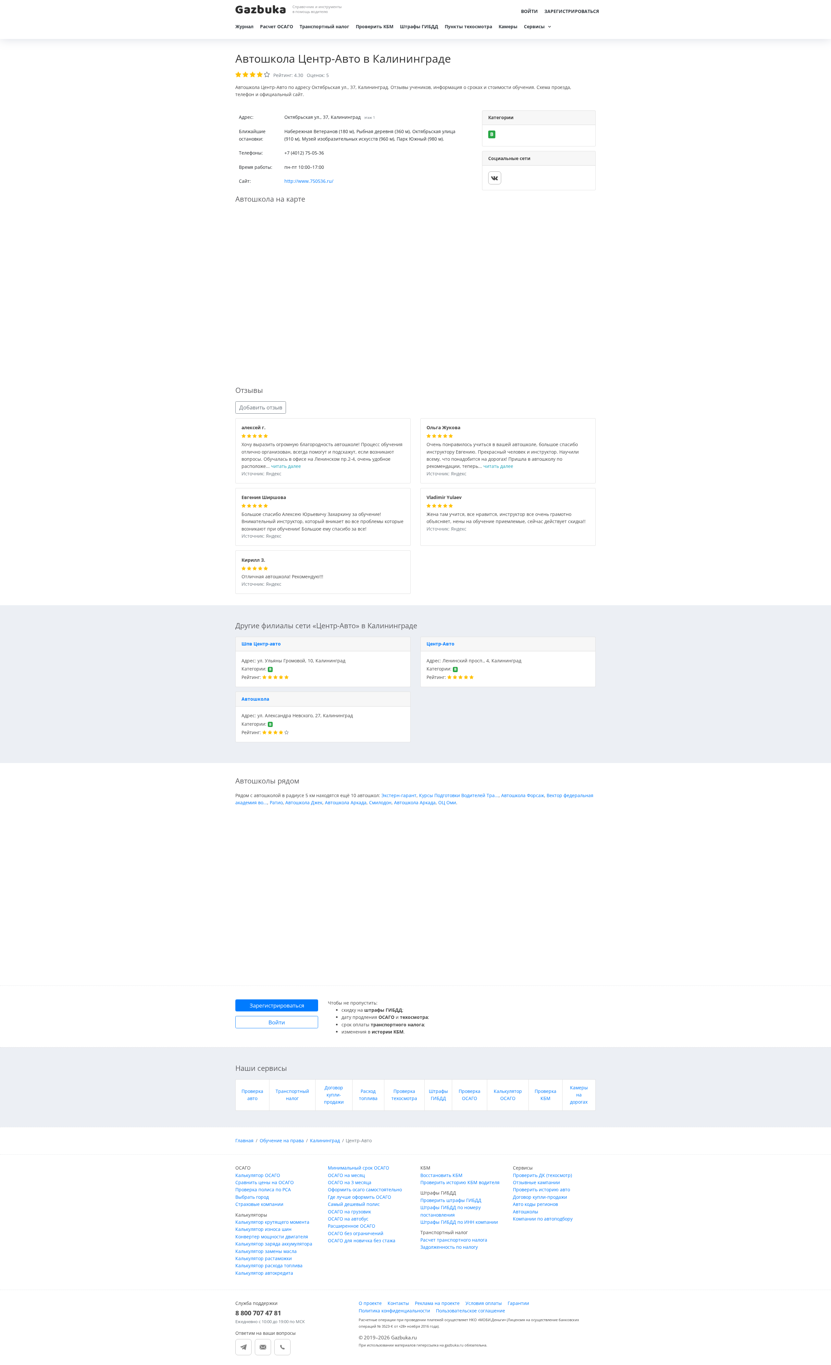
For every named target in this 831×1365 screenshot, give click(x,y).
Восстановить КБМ (441, 1175)
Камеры (508, 26)
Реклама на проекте (437, 1303)
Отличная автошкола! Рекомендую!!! (282, 576)
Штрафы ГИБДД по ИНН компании (459, 1222)
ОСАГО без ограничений (355, 1233)
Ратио (276, 802)
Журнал (244, 26)
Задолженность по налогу (449, 1247)
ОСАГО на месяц (346, 1175)
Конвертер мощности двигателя (271, 1237)
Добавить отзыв (260, 407)
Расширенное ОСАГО (351, 1226)
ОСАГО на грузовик (349, 1211)
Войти (529, 11)
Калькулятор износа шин (263, 1229)
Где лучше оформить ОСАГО (359, 1197)
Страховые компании (259, 1204)
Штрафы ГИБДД (419, 26)
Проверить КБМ (374, 26)
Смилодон (380, 802)
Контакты (398, 1303)
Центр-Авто (440, 644)
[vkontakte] (494, 177)
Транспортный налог (324, 26)
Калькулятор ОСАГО (257, 1175)
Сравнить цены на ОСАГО (264, 1182)
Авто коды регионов (535, 1204)
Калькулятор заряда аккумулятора (273, 1244)
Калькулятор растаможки (263, 1258)
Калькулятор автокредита (264, 1273)
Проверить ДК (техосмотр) (542, 1175)
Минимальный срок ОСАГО (358, 1168)
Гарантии (518, 1303)
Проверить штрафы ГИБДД (450, 1200)
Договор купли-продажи (334, 1094)
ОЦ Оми (447, 802)
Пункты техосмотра (468, 26)
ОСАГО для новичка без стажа (361, 1240)
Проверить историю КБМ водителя (460, 1182)
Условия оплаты (483, 1303)
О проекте (370, 1303)
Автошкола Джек (303, 802)
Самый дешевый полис (354, 1204)
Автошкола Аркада (345, 802)
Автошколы (525, 1211)
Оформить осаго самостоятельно (365, 1189)
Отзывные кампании (536, 1182)
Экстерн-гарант (398, 795)
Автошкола (255, 699)
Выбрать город (252, 1197)
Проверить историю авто (541, 1189)
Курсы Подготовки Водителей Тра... (459, 795)
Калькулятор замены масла (266, 1251)
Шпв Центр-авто (261, 644)
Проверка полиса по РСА (263, 1189)
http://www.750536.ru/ (308, 181)
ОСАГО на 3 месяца (349, 1182)
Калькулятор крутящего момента (272, 1222)
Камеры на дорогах (579, 1094)
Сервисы (534, 26)
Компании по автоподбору (543, 1219)
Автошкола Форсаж (522, 795)
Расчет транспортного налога (453, 1240)
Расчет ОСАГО (276, 26)
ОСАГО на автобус (348, 1219)
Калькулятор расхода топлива (269, 1265)
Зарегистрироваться (571, 11)
